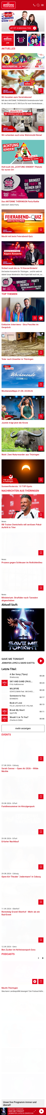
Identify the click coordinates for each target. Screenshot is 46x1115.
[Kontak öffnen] (34, 5)
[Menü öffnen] (42, 5)
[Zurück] (38, 958)
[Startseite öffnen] (9, 5)
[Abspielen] (41, 1111)
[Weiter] (42, 958)
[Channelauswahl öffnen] (38, 5)
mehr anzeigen (23, 728)
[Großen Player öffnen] (35, 1111)
